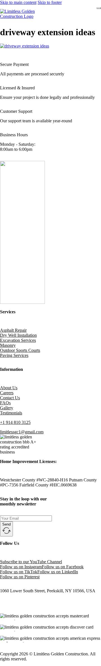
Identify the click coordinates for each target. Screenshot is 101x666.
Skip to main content (18, 2)
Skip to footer (50, 2)
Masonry (8, 345)
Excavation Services (18, 340)
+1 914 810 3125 (15, 422)
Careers (6, 392)
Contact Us (10, 397)
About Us (8, 387)
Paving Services (14, 355)
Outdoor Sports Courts (20, 350)
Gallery (6, 407)
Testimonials (11, 412)
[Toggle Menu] (99, 8)
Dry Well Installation (18, 335)
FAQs (5, 402)
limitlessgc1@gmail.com (21, 431)
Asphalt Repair (13, 330)
